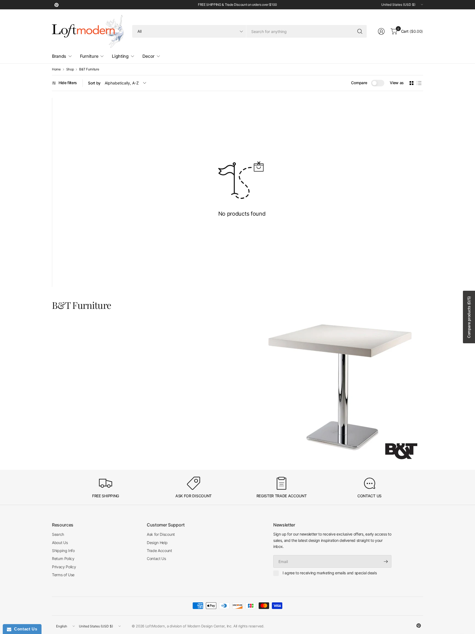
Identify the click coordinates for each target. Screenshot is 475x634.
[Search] (360, 31)
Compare (359, 82)
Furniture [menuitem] (89, 56)
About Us (60, 542)
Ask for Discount (161, 534)
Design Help (157, 542)
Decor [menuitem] (148, 56)
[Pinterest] (56, 4)
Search (58, 534)
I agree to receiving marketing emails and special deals (330, 572)
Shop (70, 69)
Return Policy (63, 558)
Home (56, 69)
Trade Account (159, 550)
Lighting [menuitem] (120, 56)
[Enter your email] (385, 561)
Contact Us (156, 558)
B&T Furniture (89, 69)
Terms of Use (63, 574)
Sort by (94, 83)
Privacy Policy (64, 566)
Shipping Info (63, 550)
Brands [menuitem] (59, 56)
